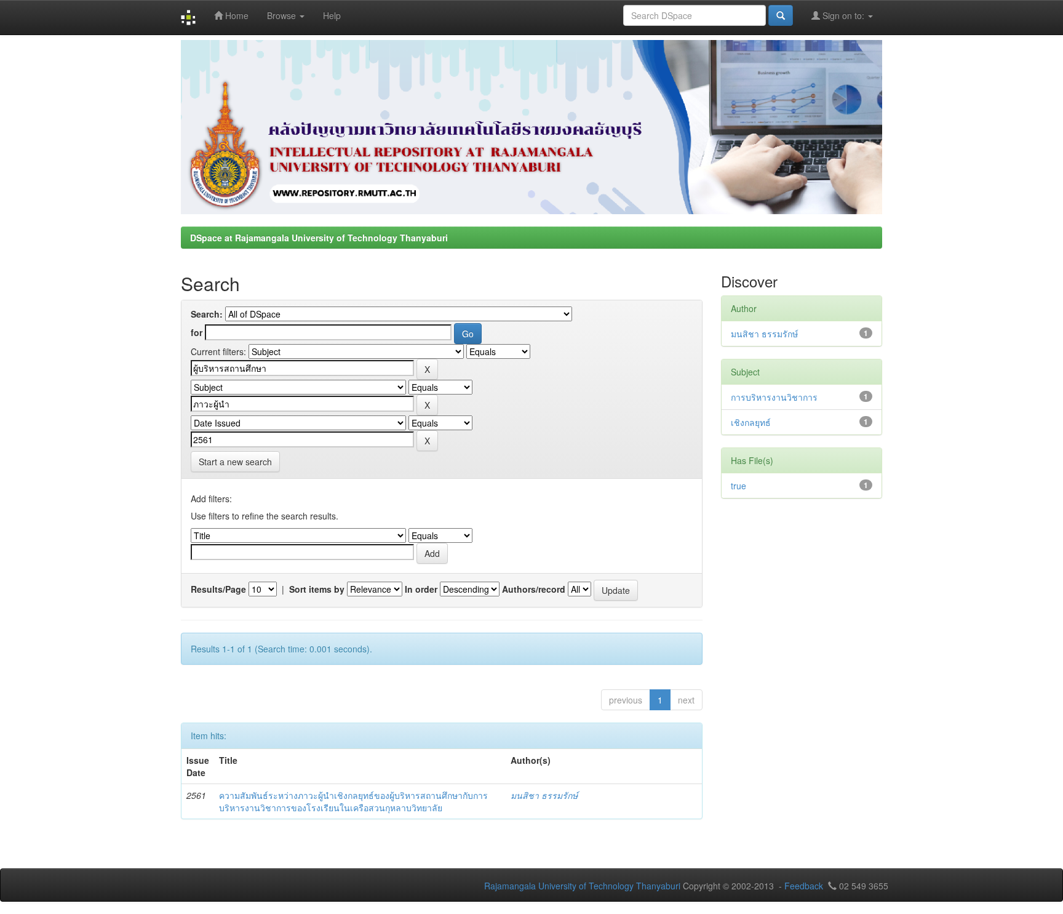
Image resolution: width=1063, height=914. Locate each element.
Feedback (803, 886)
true (738, 485)
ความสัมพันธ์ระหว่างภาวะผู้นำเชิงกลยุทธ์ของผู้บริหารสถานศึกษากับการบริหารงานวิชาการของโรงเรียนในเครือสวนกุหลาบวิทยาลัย (353, 801)
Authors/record (533, 589)
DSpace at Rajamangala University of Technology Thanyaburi (319, 237)
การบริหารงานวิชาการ (774, 397)
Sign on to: (843, 15)
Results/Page (218, 589)
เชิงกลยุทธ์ (751, 422)
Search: (207, 314)
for (196, 332)
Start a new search (235, 461)
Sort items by (316, 589)
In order (421, 589)
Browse (282, 15)
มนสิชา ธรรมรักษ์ (544, 795)
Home (236, 15)
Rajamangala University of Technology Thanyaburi (582, 886)
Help (332, 15)
